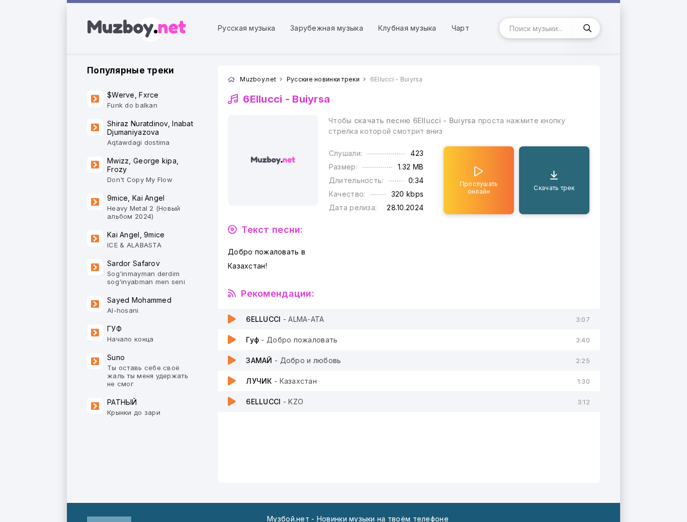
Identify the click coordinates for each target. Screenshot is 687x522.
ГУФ (130, 333)
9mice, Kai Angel (144, 207)
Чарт (460, 28)
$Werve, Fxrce (133, 100)
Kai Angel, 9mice (135, 239)
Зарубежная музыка (326, 28)
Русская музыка (246, 28)
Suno (147, 370)
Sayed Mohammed (139, 305)
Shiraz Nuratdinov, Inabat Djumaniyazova (150, 132)
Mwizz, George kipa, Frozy (143, 170)
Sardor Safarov (146, 272)
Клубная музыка (407, 28)
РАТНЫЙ (133, 407)
